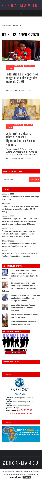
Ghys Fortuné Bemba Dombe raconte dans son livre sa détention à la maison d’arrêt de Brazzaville (20, 274)
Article (9, 66)
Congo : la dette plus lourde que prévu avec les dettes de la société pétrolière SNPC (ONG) (20, 209)
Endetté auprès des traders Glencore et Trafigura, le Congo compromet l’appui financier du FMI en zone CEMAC (18, 234)
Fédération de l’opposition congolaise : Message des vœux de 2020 (22, 77)
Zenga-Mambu (20, 5)
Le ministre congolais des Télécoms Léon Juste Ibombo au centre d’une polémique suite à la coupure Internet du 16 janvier (19, 221)
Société (9, 128)
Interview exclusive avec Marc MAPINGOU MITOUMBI (23, 323)
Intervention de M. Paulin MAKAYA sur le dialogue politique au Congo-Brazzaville (25, 298)
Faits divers (29, 66)
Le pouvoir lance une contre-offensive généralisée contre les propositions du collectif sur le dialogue (20, 287)
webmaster (12, 90)
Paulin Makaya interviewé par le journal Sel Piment (24, 316)
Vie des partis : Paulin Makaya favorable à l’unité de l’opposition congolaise (19, 254)
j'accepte (27, 477)
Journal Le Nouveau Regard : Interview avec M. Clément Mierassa (23, 308)
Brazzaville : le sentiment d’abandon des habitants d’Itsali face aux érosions (19, 244)
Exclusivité (18, 66)
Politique (10, 68)
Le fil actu (28, 125)
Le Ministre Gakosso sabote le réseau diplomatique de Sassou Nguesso (21, 139)
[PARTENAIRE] (21, 396)
